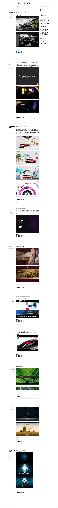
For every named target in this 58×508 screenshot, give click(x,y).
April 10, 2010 (10, 331)
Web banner (13, 248)
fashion (48, 21)
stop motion (41, 39)
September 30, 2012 (11, 128)
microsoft (43, 30)
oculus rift (41, 34)
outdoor (43, 34)
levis (46, 29)
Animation (42, 15)
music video (44, 33)
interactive (42, 28)
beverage (42, 18)
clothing (41, 20)
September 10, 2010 (11, 299)
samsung (47, 35)
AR (46, 15)
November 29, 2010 (11, 246)
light (47, 29)
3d (40, 14)
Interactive (10, 65)
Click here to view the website (19, 366)
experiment (43, 21)
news (47, 33)
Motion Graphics (44, 32)
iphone (46, 28)
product (47, 34)
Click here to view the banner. (19, 451)
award (46, 17)
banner (48, 17)
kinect (42, 29)
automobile (43, 17)
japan (40, 29)
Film (41, 23)
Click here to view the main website (20, 246)
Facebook (46, 21)
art (40, 17)
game (48, 23)
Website (11, 17)
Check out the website (18, 15)
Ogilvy (12, 16)
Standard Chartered (46, 38)
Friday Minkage (18, 6)
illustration (47, 24)
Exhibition (12, 64)
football (42, 23)
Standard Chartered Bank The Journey (11, 297)
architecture (48, 15)
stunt (44, 39)
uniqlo (40, 43)
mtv (40, 33)
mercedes (41, 30)
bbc (40, 18)
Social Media (10, 131)
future (46, 23)
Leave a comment (11, 250)
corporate (45, 20)
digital (47, 20)
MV (46, 33)
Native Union (17, 330)
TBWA (46, 40)
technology (42, 41)
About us (22, 6)
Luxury (12, 65)
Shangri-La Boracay (10, 365)
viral (42, 43)
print (45, 34)
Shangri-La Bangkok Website (12, 405)
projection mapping (42, 35)
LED (44, 29)
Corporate (11, 300)
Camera (46, 18)
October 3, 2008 (10, 452)
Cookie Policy (16, 506)
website (44, 43)
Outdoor (10, 66)
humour (43, 24)
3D (9, 64)
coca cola (43, 20)
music (42, 33)
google (41, 24)
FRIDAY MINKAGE (23, 3)
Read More (17, 283)
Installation (42, 26)
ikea (45, 24)
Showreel (41, 37)
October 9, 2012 (10, 14)
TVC (47, 41)
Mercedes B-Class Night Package (12, 208)
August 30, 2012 (10, 210)
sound (43, 38)
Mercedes (10, 16)
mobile (46, 30)
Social (43, 37)
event (40, 21)
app (45, 15)
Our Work (14, 16)
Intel (45, 26)
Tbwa (10, 248)
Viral (9, 17)
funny (44, 23)
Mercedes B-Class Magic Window (12, 61)
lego (45, 29)
